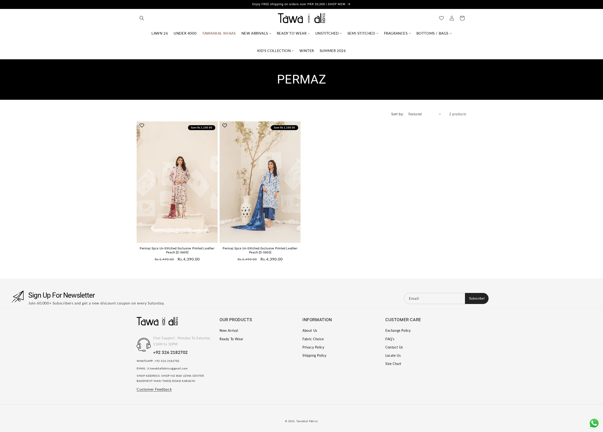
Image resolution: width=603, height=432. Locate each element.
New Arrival (229, 331)
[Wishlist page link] (441, 18)
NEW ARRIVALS (254, 33)
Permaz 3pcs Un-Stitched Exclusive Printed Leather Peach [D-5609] (177, 250)
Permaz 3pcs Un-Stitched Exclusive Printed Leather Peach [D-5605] (260, 250)
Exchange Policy (398, 331)
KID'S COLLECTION (274, 50)
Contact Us (394, 347)
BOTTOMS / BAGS (432, 33)
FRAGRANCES (396, 33)
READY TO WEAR (292, 33)
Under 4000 (185, 33)
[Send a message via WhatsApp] (594, 423)
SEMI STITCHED (361, 33)
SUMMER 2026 (333, 50)
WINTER (306, 50)
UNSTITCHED (327, 33)
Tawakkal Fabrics (307, 421)
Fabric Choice (313, 339)
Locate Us (393, 355)
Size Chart (393, 364)
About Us (309, 331)
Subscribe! (477, 298)
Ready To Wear (231, 339)
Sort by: (397, 114)
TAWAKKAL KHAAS (219, 33)
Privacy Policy (313, 347)
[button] (142, 18)
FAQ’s (390, 339)
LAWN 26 (159, 33)
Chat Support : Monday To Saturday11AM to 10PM (181, 341)
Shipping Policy (314, 355)
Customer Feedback (154, 389)
